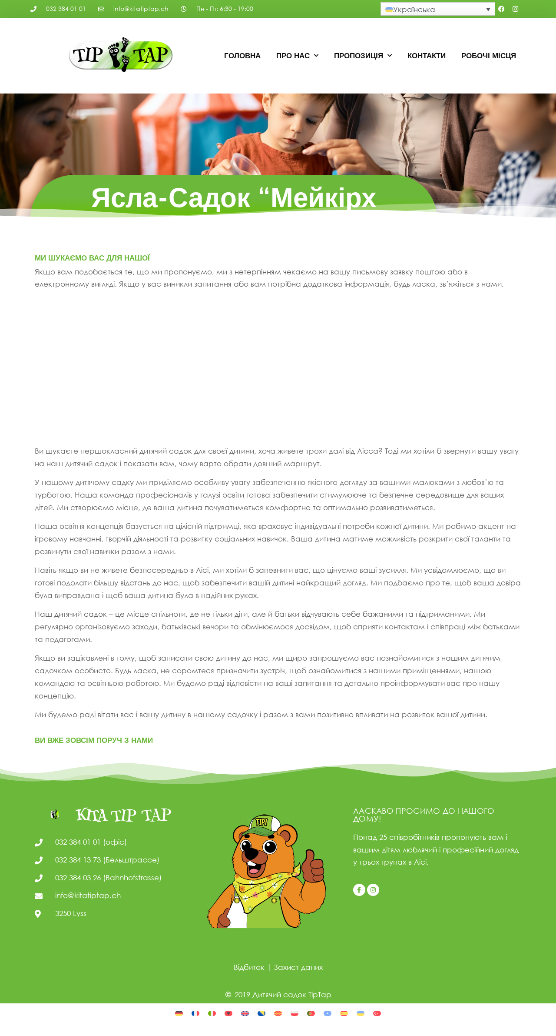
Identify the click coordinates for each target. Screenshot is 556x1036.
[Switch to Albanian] (228, 1013)
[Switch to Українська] (360, 1013)
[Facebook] (501, 9)
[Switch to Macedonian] (278, 1013)
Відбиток (249, 967)
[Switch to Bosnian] (261, 1013)
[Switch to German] (179, 1013)
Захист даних (298, 967)
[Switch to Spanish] (344, 1013)
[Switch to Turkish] (377, 1013)
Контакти (426, 55)
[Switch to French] (195, 1013)
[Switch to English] (245, 1013)
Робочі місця (488, 55)
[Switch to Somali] (327, 1013)
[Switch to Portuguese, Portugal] (311, 1013)
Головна (242, 55)
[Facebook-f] (359, 890)
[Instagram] (515, 9)
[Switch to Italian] (212, 1013)
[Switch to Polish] (294, 1013)
